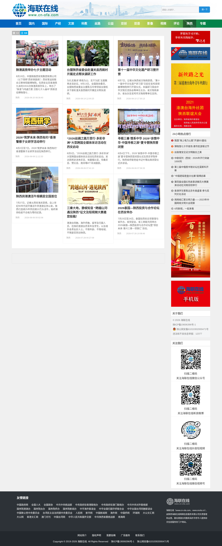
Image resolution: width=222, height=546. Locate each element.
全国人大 (35, 505)
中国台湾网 (59, 517)
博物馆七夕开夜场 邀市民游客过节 (191, 146)
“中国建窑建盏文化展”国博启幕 (190, 176)
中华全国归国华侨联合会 (111, 509)
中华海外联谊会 (88, 509)
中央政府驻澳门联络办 (112, 505)
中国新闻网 (101, 513)
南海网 (121, 517)
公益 (111, 23)
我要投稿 (111, 535)
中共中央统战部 (64, 505)
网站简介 (82, 535)
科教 (84, 23)
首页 (18, 23)
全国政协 (48, 505)
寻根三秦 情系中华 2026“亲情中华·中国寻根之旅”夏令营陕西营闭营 (139, 143)
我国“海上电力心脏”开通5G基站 (190, 140)
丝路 (97, 23)
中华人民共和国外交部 (79, 517)
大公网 (20, 517)
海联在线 (170, 510)
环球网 (136, 513)
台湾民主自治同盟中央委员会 (57, 513)
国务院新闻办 (70, 509)
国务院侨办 (54, 509)
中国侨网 (125, 513)
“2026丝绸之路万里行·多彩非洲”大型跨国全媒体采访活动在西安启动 (86, 143)
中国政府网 (22, 505)
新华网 (89, 513)
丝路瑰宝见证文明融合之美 (188, 152)
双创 (124, 23)
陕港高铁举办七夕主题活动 (33, 70)
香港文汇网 (32, 517)
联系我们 (139, 535)
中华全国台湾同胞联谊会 (139, 509)
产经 (58, 23)
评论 (176, 23)
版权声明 (96, 535)
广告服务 (125, 535)
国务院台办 (39, 509)
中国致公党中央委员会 (28, 513)
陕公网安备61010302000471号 (192, 329)
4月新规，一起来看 (184, 208)
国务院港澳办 (23, 509)
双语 (137, 23)
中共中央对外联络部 (137, 505)
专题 (203, 23)
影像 (150, 23)
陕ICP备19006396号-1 (184, 324)
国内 (32, 23)
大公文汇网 (148, 513)
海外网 (113, 513)
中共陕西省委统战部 (104, 517)
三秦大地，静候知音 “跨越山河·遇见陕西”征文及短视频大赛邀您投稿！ (87, 212)
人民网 (79, 513)
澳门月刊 (46, 517)
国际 (45, 23)
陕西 (190, 23)
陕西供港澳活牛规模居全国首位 (36, 196)
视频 (163, 23)
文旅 (71, 23)
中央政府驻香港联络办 (86, 505)
